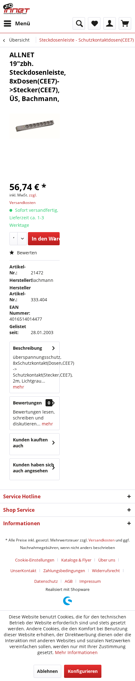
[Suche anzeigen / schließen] (79, 23)
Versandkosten (102, 540)
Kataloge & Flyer (76, 560)
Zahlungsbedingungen (64, 570)
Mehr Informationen (76, 652)
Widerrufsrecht (106, 570)
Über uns (106, 560)
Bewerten (26, 253)
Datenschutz (46, 581)
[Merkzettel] (94, 23)
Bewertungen (27, 403)
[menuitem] (16, 23)
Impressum (90, 581)
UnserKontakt (23, 570)
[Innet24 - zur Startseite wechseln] (16, 8)
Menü (22, 23)
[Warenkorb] (125, 23)
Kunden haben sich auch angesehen (33, 468)
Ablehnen (47, 671)
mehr (18, 387)
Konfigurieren (83, 671)
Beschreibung (27, 348)
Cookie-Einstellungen (34, 560)
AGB (69, 581)
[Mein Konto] (109, 23)
